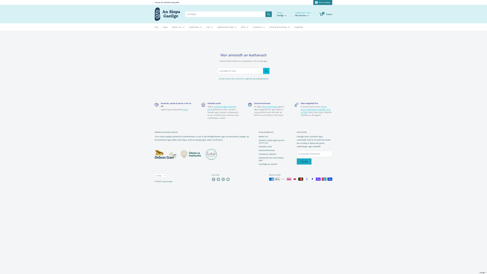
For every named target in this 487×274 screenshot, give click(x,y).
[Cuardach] (268, 14)
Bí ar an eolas (324, 2)
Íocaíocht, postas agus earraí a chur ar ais (272, 141)
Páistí (243, 27)
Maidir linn (263, 136)
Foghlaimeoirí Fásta (225, 27)
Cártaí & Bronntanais (278, 27)
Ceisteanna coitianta (267, 154)
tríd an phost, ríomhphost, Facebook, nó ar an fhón (316, 109)
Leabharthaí (194, 27)
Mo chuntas (301, 15)
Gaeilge (159, 176)
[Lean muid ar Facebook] (213, 179)
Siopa (165, 27)
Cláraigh (304, 161)
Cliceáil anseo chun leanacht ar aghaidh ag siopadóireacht (243, 79)
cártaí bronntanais (270, 106)
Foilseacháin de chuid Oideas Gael (271, 159)
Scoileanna (257, 27)
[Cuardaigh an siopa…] (266, 71)
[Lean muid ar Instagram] (223, 179)
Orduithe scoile (265, 146)
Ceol (208, 27)
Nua (156, 27)
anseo (185, 109)
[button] (483, 272)
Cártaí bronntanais (267, 150)
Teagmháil (298, 27)
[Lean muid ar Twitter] (218, 179)
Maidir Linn (177, 27)
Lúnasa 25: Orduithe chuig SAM (167, 2)
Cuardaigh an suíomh (268, 164)
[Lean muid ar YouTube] (228, 179)
